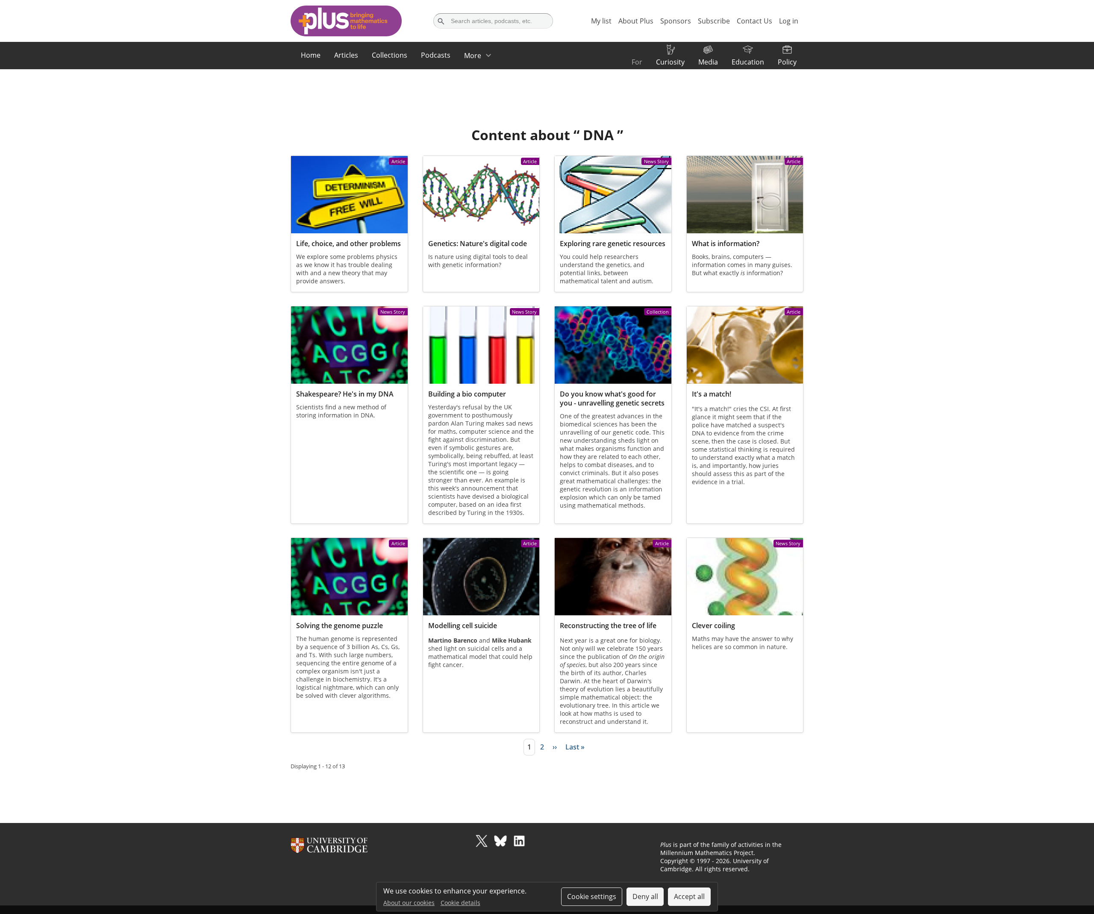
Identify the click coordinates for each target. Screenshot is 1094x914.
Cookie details (460, 903)
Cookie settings (591, 896)
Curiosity (670, 62)
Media (708, 62)
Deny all (645, 896)
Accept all (689, 896)
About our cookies (409, 903)
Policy (787, 62)
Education (748, 62)
